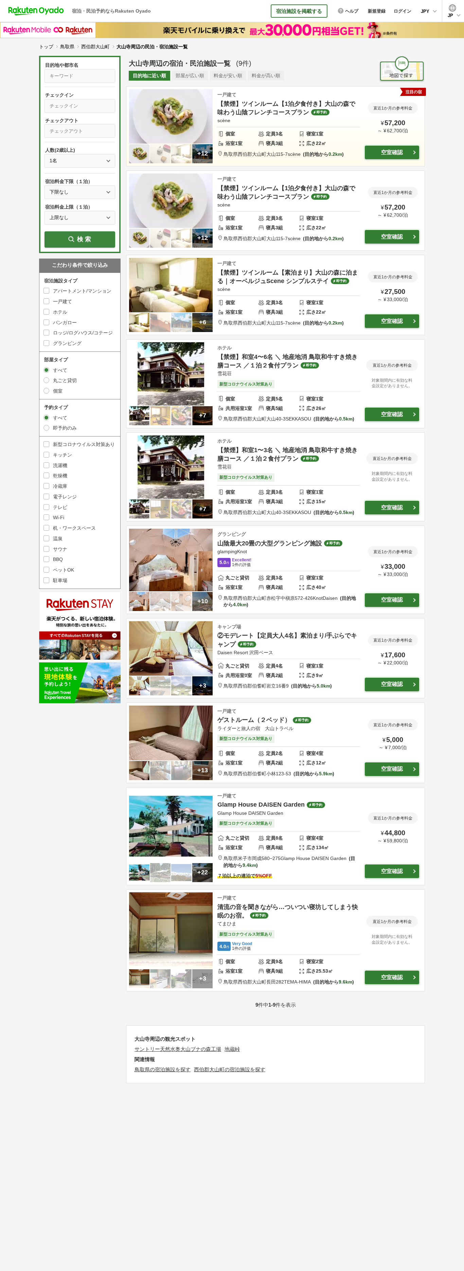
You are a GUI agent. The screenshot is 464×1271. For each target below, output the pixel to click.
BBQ (58, 559)
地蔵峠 (232, 1049)
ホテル (60, 312)
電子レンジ (65, 496)
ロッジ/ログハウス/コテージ (83, 332)
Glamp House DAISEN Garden (261, 804)
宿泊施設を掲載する (299, 11)
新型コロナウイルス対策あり (84, 444)
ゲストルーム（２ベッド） (254, 719)
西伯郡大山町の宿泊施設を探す (229, 1069)
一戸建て (62, 301)
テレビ (60, 507)
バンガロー (65, 322)
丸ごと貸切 (65, 380)
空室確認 (392, 152)
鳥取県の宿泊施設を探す (163, 1069)
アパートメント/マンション (82, 291)
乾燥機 (60, 475)
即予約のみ (65, 428)
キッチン (62, 455)
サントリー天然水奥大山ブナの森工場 (178, 1049)
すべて (60, 370)
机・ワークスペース (74, 528)
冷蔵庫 (60, 486)
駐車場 (60, 580)
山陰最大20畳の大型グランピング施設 (269, 543)
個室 (58, 391)
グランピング (67, 343)
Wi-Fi (58, 517)
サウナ (60, 549)
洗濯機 (60, 465)
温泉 (58, 538)
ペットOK (63, 570)
